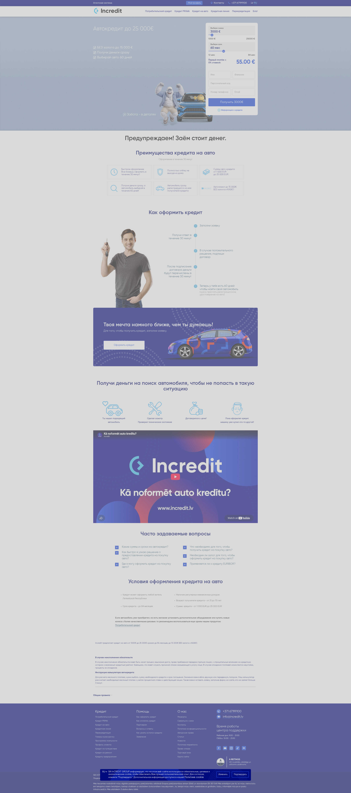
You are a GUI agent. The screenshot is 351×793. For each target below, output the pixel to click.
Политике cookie (194, 777)
